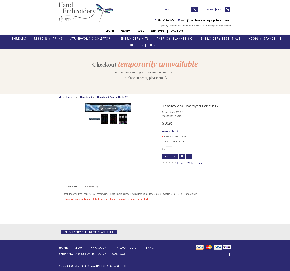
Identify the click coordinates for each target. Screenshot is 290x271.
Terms (149, 248)
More (153, 45)
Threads (19, 38)
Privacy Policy (126, 248)
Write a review (195, 163)
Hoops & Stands (262, 38)
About (125, 31)
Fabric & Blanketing (175, 38)
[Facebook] (229, 254)
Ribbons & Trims (48, 38)
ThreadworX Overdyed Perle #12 (113, 97)
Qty (163, 149)
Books (136, 45)
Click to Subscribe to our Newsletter (89, 232)
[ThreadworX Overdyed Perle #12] (94, 119)
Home (110, 31)
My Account (99, 248)
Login (141, 31)
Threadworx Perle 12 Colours (175, 137)
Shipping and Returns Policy (82, 254)
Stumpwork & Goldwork (91, 38)
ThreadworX (86, 97)
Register (157, 31)
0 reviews (181, 163)
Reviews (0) (91, 186)
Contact (177, 31)
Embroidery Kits (135, 38)
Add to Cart (170, 156)
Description (73, 186)
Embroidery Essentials (221, 38)
